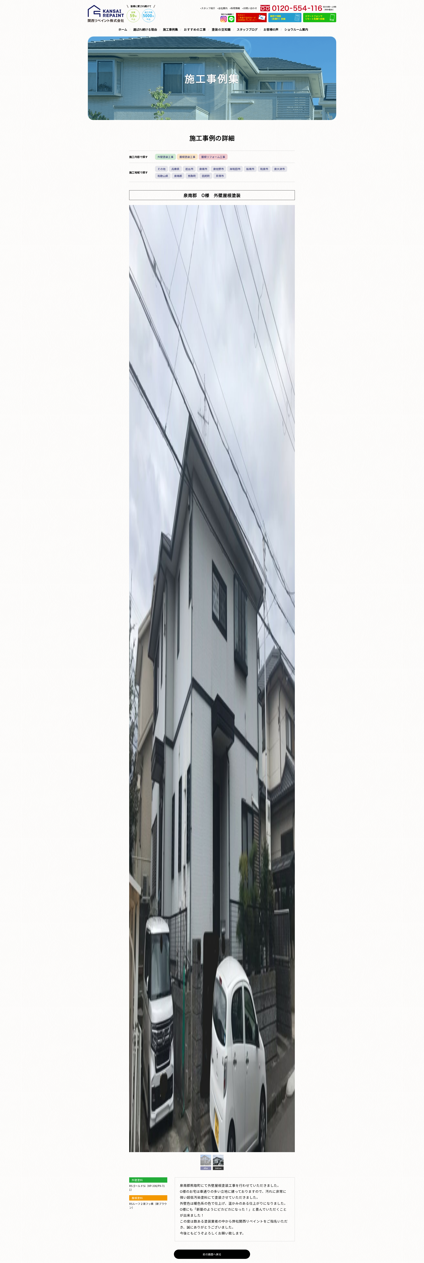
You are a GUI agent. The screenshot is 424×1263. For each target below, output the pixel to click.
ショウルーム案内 (296, 29)
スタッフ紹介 (208, 8)
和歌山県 (163, 176)
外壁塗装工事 (165, 157)
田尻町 (206, 176)
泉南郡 (178, 176)
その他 (161, 169)
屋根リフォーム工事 (213, 157)
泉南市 (203, 169)
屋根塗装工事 (187, 157)
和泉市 (264, 169)
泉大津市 (279, 169)
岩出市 (189, 169)
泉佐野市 (218, 169)
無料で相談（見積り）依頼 (277, 17)
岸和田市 (235, 169)
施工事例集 (170, 29)
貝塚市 (220, 176)
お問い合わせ (250, 8)
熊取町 (192, 176)
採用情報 (235, 8)
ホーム (122, 29)
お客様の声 (271, 29)
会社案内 (223, 8)
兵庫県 (175, 169)
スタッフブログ (247, 29)
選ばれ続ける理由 (145, 29)
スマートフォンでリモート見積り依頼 (314, 17)
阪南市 (250, 169)
